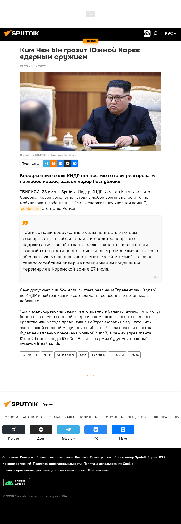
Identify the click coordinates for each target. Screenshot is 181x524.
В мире (134, 355)
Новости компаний (16, 464)
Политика (98, 355)
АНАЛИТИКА (33, 417)
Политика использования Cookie (108, 464)
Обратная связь (98, 470)
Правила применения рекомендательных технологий (43, 470)
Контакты (27, 457)
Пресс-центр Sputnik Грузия (135, 457)
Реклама (81, 457)
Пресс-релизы (101, 457)
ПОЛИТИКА (88, 417)
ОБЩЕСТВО (137, 417)
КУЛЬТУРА (159, 417)
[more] (155, 277)
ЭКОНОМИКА (112, 417)
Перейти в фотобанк (63, 155)
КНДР (47, 355)
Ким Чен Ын (30, 355)
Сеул (83, 355)
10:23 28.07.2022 (33, 66)
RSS (162, 457)
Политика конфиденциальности (57, 464)
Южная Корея (65, 355)
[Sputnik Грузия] (23, 37)
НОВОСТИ (117, 355)
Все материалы (60, 417)
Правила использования (54, 457)
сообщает (30, 208)
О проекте (10, 457)
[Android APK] (17, 483)
